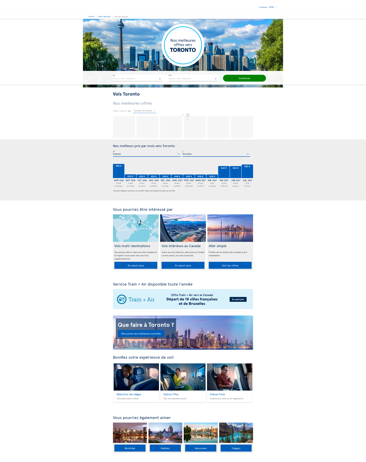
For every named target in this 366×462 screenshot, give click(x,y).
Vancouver (201, 448)
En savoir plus (136, 265)
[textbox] (137, 78)
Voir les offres (230, 265)
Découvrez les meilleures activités (141, 333)
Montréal (130, 448)
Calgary (236, 448)
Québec (165, 448)
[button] (244, 78)
